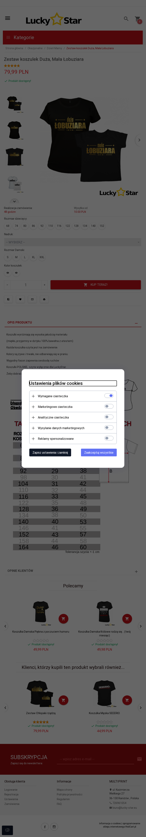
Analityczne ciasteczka (53, 417)
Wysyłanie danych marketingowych (61, 428)
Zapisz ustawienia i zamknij (50, 452)
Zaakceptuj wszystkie (98, 452)
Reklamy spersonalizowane (56, 439)
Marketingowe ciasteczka (55, 407)
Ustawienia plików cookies (56, 383)
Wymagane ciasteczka (53, 396)
